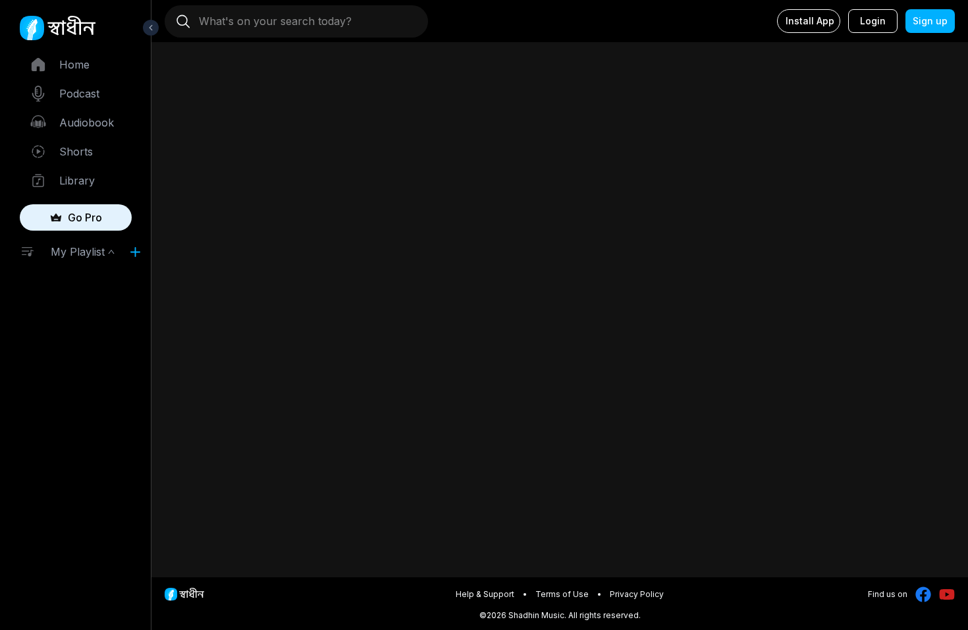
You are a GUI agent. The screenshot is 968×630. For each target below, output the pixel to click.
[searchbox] (301, 21)
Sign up (930, 20)
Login (873, 20)
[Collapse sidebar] (151, 28)
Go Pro (85, 217)
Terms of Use (562, 594)
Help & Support (485, 594)
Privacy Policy (637, 594)
